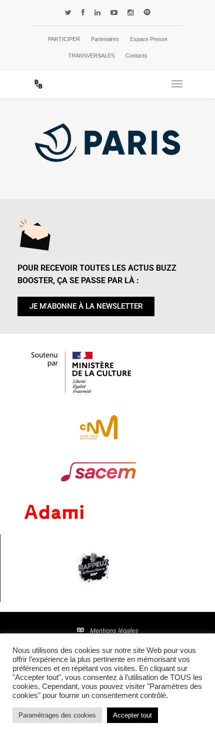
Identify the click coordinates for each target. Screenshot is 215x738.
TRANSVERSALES (91, 56)
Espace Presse (149, 39)
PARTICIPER (64, 39)
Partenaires (105, 39)
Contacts (137, 56)
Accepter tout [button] (132, 715)
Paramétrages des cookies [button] (57, 715)
